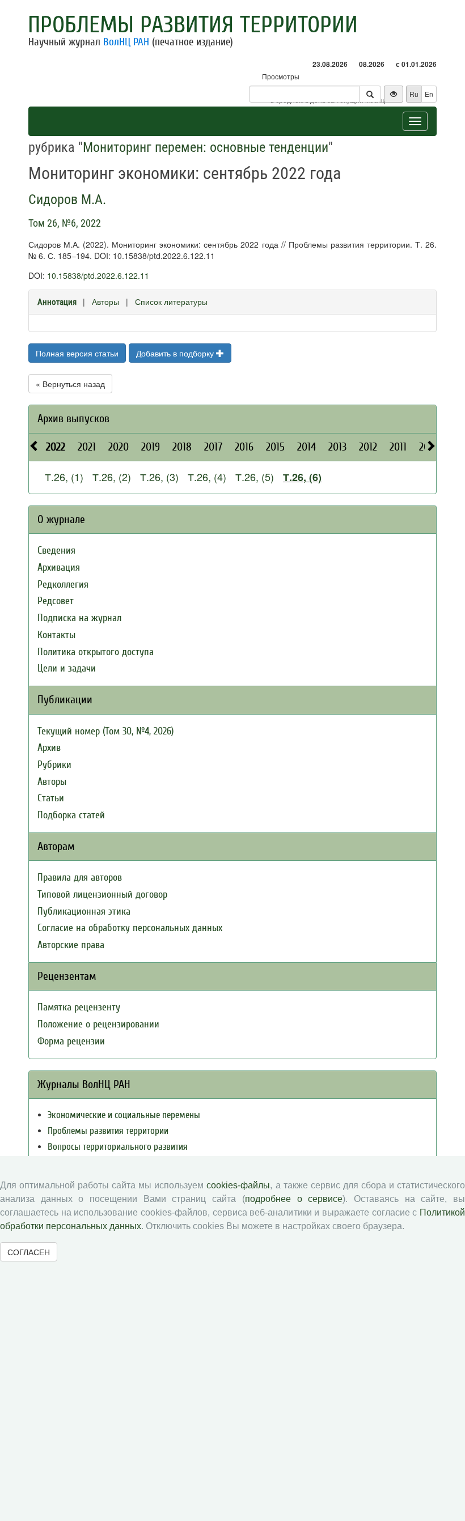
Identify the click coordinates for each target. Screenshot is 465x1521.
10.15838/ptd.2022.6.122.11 (98, 275)
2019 (150, 446)
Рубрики (54, 765)
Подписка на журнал (79, 618)
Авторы (105, 301)
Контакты (56, 635)
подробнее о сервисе (294, 1199)
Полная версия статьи (77, 353)
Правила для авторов (79, 877)
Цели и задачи (66, 668)
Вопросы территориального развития (118, 1146)
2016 (244, 446)
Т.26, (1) (64, 476)
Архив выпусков (73, 418)
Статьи (50, 798)
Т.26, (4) (207, 476)
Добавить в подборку (176, 353)
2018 (182, 446)
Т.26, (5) (254, 476)
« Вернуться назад (70, 383)
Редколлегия (62, 584)
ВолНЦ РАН (126, 42)
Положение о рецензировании (98, 1024)
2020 (118, 446)
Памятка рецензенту (78, 1007)
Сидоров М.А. (67, 199)
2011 (398, 446)
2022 (55, 446)
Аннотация (57, 302)
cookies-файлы (238, 1185)
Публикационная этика (83, 911)
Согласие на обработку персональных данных (129, 928)
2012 (368, 446)
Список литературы (171, 301)
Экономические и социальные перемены (124, 1115)
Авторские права (70, 945)
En (429, 94)
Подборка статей (71, 815)
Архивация (58, 567)
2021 (87, 446)
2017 (213, 446)
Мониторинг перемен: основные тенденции (205, 147)
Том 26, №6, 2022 (64, 223)
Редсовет (55, 601)
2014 (306, 446)
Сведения (56, 550)
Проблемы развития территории (193, 25)
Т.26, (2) (111, 476)
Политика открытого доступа (95, 652)
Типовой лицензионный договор (102, 894)
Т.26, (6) (302, 477)
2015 (275, 446)
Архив (49, 748)
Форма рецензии (71, 1041)
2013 (337, 446)
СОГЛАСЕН (28, 1251)
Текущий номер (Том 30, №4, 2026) (105, 731)
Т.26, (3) (159, 476)
